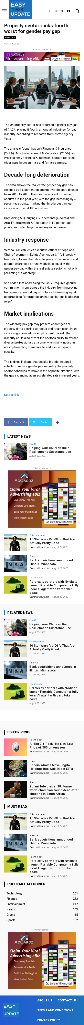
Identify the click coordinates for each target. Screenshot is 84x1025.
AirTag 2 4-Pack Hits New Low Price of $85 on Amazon (51, 745)
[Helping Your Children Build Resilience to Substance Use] (15, 451)
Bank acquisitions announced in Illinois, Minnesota (53, 562)
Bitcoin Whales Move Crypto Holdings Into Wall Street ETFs (51, 767)
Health (32, 444)
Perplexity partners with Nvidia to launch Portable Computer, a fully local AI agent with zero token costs (54, 587)
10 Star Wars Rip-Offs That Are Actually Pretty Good (52, 541)
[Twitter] (62, 11)
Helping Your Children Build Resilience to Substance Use (50, 450)
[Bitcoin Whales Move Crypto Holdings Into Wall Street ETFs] (15, 768)
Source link (11, 395)
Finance (10, 37)
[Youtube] (68, 11)
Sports (33, 782)
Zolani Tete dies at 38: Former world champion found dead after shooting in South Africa (54, 790)
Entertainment (37, 535)
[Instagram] (56, 11)
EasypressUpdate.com (40, 547)
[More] (57, 422)
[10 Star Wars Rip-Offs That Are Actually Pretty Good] (15, 542)
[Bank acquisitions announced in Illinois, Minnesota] (15, 563)
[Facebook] (50, 11)
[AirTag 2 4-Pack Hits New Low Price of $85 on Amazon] (15, 747)
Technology (36, 577)
